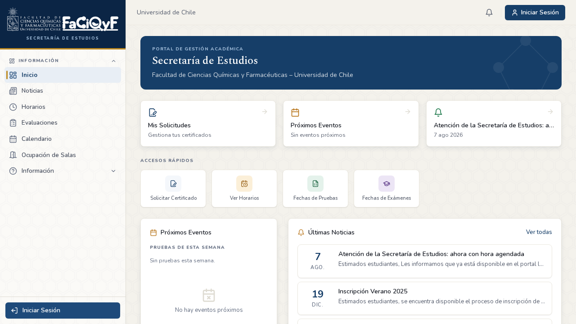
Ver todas (539, 232)
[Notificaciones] (489, 12)
